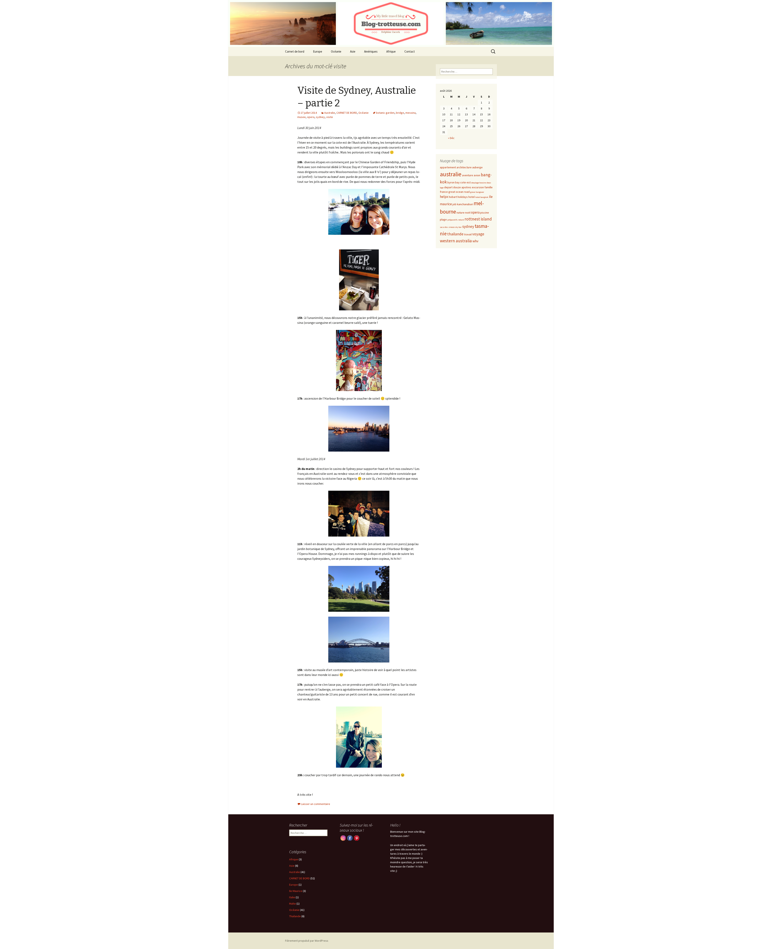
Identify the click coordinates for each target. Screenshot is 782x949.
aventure (467, 175)
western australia (456, 241)
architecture (464, 167)
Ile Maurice (295, 891)
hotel (471, 197)
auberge (477, 167)
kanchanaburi (465, 204)
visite (329, 117)
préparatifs (452, 219)
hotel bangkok (481, 197)
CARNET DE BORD (346, 113)
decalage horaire (478, 182)
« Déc (451, 138)
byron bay (453, 182)
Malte (292, 903)
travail (468, 234)
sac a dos (444, 227)
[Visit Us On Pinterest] (356, 838)
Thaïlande (295, 916)
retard (461, 219)
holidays (463, 197)
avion (477, 175)
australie (450, 174)
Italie (292, 897)
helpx (444, 196)
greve (472, 192)
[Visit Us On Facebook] (349, 838)
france (444, 192)
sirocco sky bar (455, 227)
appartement (448, 167)
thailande (455, 233)
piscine (484, 212)
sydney (320, 117)
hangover (480, 192)
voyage (478, 233)
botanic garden (385, 113)
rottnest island (478, 219)
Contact (409, 51)
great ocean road (459, 192)
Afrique (391, 51)
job (454, 204)
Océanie (336, 51)
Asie (352, 51)
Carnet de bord (294, 51)
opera (310, 117)
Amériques (371, 51)
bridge (400, 113)
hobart (453, 197)
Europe (317, 51)
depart (448, 187)
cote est (465, 182)
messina (410, 113)
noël (467, 212)
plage (443, 219)
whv (475, 241)
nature (461, 212)
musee (301, 117)
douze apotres (462, 187)
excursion (478, 187)
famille (488, 187)
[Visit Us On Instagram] (343, 838)
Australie (329, 113)
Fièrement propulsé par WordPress (306, 940)
